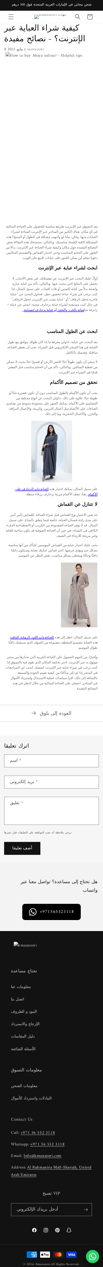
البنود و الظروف (24, 1011)
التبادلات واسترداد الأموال (31, 1098)
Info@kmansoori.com (43, 1156)
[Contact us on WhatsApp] (92, 1256)
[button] (11, 17)
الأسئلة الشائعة (23, 1049)
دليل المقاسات (23, 1036)
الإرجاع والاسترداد (25, 1024)
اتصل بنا (17, 999)
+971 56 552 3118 (38, 1133)
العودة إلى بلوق (55, 713)
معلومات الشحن (24, 1086)
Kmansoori (43, 1264)
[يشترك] (86, 1209)
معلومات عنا (21, 987)
